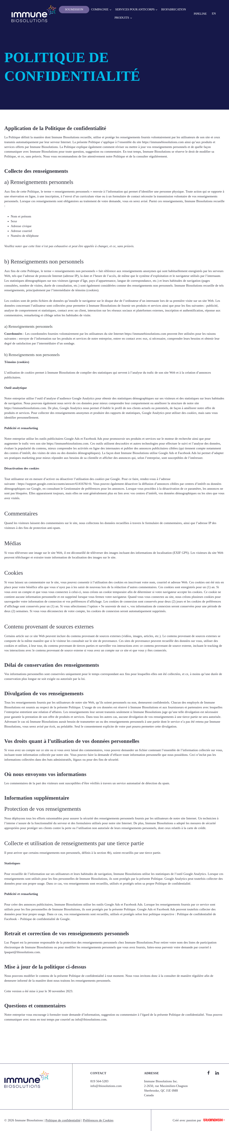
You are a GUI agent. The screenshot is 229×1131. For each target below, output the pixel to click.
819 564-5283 (99, 1081)
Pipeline (200, 13)
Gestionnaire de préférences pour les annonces (94, 488)
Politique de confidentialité (63, 1120)
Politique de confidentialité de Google (45, 919)
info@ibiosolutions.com (90, 1019)
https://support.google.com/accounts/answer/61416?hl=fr (54, 484)
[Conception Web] (214, 1120)
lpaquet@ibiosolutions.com (22, 952)
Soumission (74, 9)
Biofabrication (173, 9)
